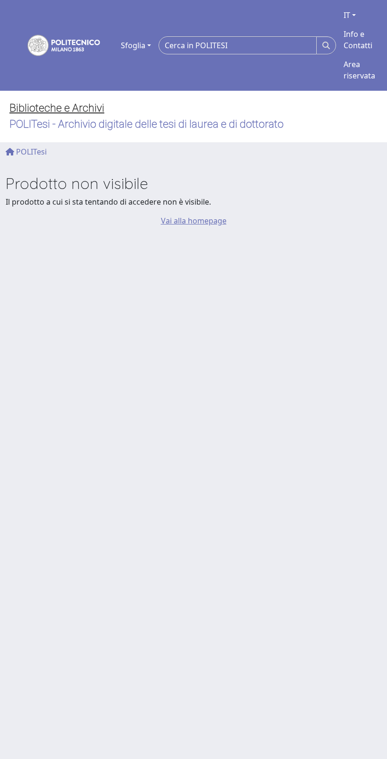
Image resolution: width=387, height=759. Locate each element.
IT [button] (347, 15)
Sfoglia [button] (133, 45)
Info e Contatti (358, 40)
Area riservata (359, 70)
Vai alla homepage (194, 221)
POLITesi (30, 152)
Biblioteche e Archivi (56, 108)
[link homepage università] (57, 45)
